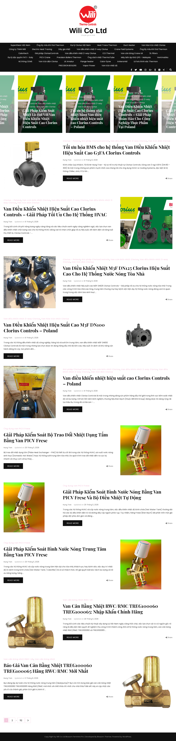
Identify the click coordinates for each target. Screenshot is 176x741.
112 (22, 720)
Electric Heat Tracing (42, 49)
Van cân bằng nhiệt (45, 659)
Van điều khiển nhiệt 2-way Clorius (80, 53)
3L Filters (153, 53)
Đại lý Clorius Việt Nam (80, 45)
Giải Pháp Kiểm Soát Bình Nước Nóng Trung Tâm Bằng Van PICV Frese (55, 552)
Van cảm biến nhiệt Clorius (36, 200)
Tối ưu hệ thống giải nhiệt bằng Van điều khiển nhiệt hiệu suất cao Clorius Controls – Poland (39, 118)
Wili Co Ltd (88, 31)
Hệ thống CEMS (25, 61)
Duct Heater (129, 45)
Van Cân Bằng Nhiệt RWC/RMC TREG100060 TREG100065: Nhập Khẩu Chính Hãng (110, 609)
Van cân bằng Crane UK (132, 53)
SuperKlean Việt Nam (20, 45)
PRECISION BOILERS (67, 65)
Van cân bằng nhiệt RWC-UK (78, 600)
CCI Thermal (108, 53)
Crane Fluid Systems (123, 49)
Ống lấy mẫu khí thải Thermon (50, 45)
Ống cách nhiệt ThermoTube (101, 57)
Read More (73, 178)
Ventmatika (162, 57)
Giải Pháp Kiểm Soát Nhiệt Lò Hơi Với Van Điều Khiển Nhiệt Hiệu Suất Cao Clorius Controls (136, 118)
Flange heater (87, 61)
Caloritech (23, 53)
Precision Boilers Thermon (69, 57)
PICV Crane (45, 57)
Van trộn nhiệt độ (109, 65)
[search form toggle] (171, 70)
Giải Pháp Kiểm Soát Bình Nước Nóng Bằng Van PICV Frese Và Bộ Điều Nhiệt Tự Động (112, 495)
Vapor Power (89, 65)
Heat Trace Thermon (107, 45)
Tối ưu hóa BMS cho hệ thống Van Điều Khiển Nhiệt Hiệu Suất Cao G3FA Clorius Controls (116, 150)
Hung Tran (67, 160)
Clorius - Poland (30, 97)
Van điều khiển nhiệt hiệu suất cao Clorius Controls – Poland (116, 381)
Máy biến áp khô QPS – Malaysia (136, 57)
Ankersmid (122, 61)
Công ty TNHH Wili (17, 49)
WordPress (126, 736)
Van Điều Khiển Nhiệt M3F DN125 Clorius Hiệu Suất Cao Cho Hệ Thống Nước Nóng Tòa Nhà (116, 271)
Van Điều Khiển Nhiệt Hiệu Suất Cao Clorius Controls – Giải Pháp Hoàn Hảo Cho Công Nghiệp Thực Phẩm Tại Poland (88, 116)
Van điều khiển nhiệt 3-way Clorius (92, 49)
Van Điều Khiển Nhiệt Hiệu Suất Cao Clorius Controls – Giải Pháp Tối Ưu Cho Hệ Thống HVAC (55, 212)
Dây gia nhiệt (64, 49)
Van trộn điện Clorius (48, 61)
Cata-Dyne (105, 61)
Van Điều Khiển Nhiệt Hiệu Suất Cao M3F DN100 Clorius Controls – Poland (54, 328)
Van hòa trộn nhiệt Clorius (153, 45)
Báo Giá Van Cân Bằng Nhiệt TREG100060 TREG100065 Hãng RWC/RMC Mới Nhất (48, 668)
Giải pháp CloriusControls (46, 53)
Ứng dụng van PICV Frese (17, 428)
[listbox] (88, 104)
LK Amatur (69, 61)
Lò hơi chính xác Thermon (146, 61)
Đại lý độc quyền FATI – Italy (20, 57)
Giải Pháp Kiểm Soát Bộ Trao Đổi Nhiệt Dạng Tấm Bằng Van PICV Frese (56, 437)
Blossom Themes (104, 736)
